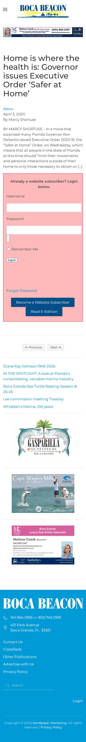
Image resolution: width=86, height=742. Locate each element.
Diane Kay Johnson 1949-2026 (29, 366)
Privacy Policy (15, 672)
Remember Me (24, 249)
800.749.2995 (49, 617)
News (8, 109)
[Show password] (8, 238)
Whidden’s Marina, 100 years (28, 406)
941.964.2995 (21, 617)
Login (78, 701)
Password (15, 219)
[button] (5, 9)
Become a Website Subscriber (43, 302)
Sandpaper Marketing (50, 723)
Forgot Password (21, 291)
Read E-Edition (44, 311)
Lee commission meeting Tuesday (33, 399)
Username (15, 196)
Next (54, 347)
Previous (35, 347)
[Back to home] (43, 9)
